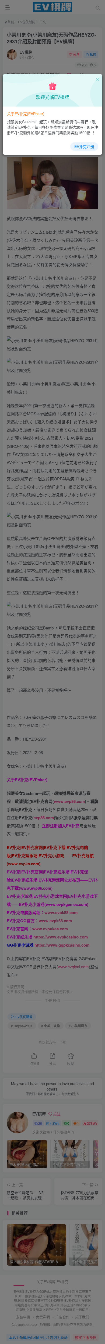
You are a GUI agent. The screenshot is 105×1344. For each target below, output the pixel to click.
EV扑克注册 (84, 146)
